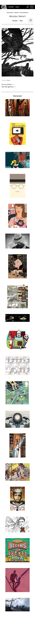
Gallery (17, 7)
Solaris (4, 80)
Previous (15, 20)
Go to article (7, 84)
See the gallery (8, 87)
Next (21, 20)
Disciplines (11, 7)
